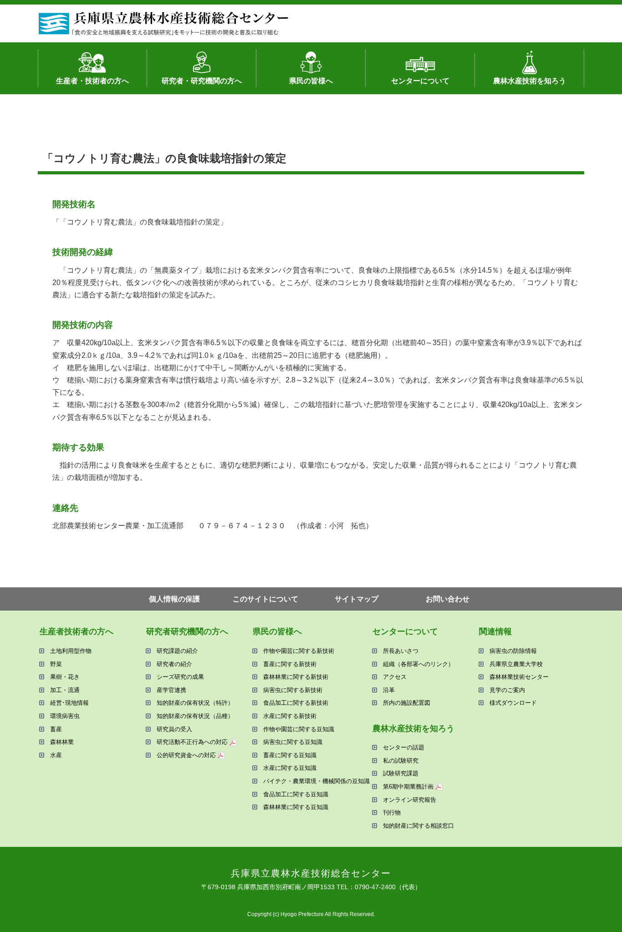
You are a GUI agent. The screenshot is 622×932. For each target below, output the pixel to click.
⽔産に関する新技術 (289, 716)
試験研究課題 (400, 773)
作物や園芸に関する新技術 (298, 650)
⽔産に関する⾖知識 (289, 767)
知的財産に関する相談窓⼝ (418, 825)
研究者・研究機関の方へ (202, 81)
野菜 (56, 664)
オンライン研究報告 (409, 799)
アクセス (395, 676)
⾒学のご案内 (507, 690)
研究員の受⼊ (174, 729)
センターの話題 (403, 747)
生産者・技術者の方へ (92, 81)
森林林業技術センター (519, 676)
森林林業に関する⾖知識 (295, 807)
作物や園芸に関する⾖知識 (298, 729)
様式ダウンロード (513, 702)
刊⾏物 (392, 812)
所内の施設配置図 (406, 702)
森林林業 (62, 741)
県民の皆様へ (311, 81)
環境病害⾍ (65, 716)
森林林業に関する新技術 (295, 676)
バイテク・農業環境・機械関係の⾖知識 (316, 781)
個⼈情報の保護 (174, 599)
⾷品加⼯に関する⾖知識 (295, 794)
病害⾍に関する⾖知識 (292, 741)
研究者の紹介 (174, 664)
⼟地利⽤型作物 (71, 650)
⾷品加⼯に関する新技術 (295, 702)
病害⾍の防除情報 (513, 650)
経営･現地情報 (69, 702)
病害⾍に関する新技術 (292, 690)
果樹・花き (65, 676)
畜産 (56, 729)
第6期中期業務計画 (408, 786)
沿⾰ (389, 690)
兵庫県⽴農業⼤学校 (516, 664)
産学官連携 (171, 690)
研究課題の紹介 (177, 650)
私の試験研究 (400, 760)
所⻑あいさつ (400, 650)
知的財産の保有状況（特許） (195, 702)
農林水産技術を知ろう (529, 81)
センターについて (420, 81)
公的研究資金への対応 (186, 755)
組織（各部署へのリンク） (418, 664)
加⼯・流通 (65, 690)
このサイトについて (265, 599)
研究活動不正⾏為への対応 (192, 741)
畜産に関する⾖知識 (289, 755)
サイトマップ (356, 599)
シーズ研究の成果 (180, 676)
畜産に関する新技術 (289, 664)
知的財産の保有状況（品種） (195, 716)
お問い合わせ (447, 599)
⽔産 (56, 755)
